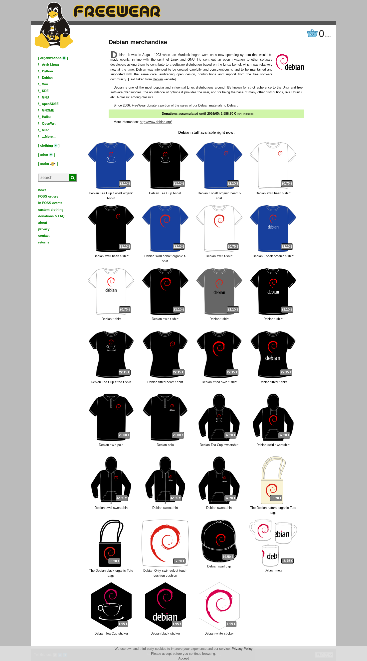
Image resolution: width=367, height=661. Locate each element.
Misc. (46, 130)
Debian (47, 78)
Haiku (46, 117)
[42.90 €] (111, 503)
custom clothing (50, 210)
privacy (43, 229)
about (42, 222)
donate (152, 105)
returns (43, 242)
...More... (49, 136)
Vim (45, 84)
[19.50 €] (219, 561)
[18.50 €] (273, 503)
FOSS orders (48, 196)
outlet (45, 164)
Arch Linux (50, 65)
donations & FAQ (51, 216)
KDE (45, 91)
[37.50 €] (219, 440)
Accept (183, 658)
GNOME (48, 110)
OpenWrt (48, 123)
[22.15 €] (111, 188)
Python (47, 71)
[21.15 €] (165, 188)
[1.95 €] (111, 629)
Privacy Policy (242, 649)
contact (43, 235)
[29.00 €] (111, 440)
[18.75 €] (273, 565)
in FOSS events (50, 203)
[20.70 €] (273, 188)
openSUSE (50, 104)
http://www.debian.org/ (156, 122)
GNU (45, 97)
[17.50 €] (165, 566)
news (42, 190)
